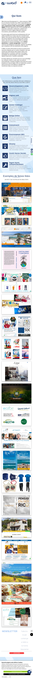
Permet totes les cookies (17, 671)
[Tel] (31, 149)
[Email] (31, 152)
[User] (27, 3)
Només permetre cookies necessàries (17, 674)
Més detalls (4, 676)
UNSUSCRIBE (17, 653)
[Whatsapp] (31, 154)
